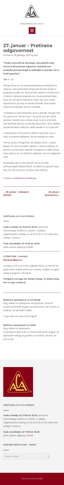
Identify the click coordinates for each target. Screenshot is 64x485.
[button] (32, 30)
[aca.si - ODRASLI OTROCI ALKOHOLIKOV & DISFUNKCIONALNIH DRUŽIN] (32, 11)
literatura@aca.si (12, 259)
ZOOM (29, 247)
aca (36, 55)
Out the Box (37, 478)
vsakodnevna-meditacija (24, 178)
